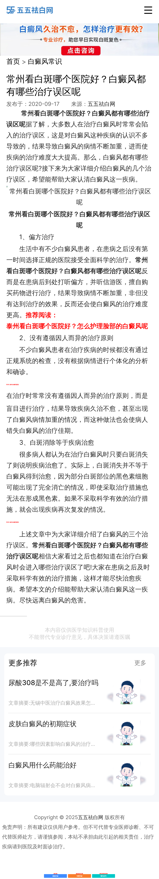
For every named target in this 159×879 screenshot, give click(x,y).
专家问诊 (79, 875)
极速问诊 (55, 875)
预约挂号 (103, 875)
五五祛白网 (101, 104)
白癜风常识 (45, 61)
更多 (140, 662)
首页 (13, 61)
